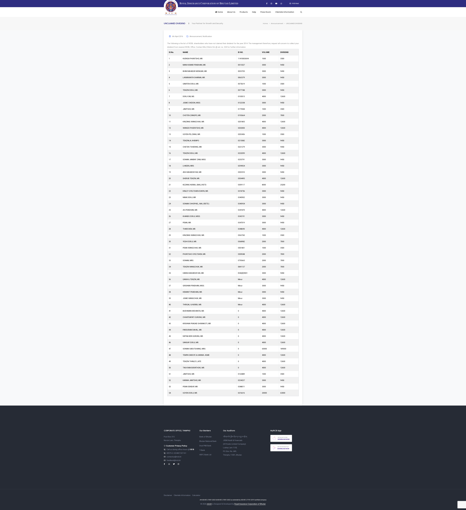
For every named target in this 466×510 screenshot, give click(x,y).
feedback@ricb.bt (174, 460)
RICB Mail (295, 3)
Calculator (196, 495)
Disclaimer (168, 495)
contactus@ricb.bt (174, 457)
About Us (231, 12)
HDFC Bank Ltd (205, 455)
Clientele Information (284, 12)
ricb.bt (209, 504)
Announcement (277, 23)
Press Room (265, 12)
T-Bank (202, 450)
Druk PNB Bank (205, 446)
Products (244, 12)
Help (254, 12)
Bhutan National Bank (207, 441)
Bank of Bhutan (205, 437)
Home (220, 12)
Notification (207, 36)
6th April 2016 (177, 36)
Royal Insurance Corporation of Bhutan (250, 504)
